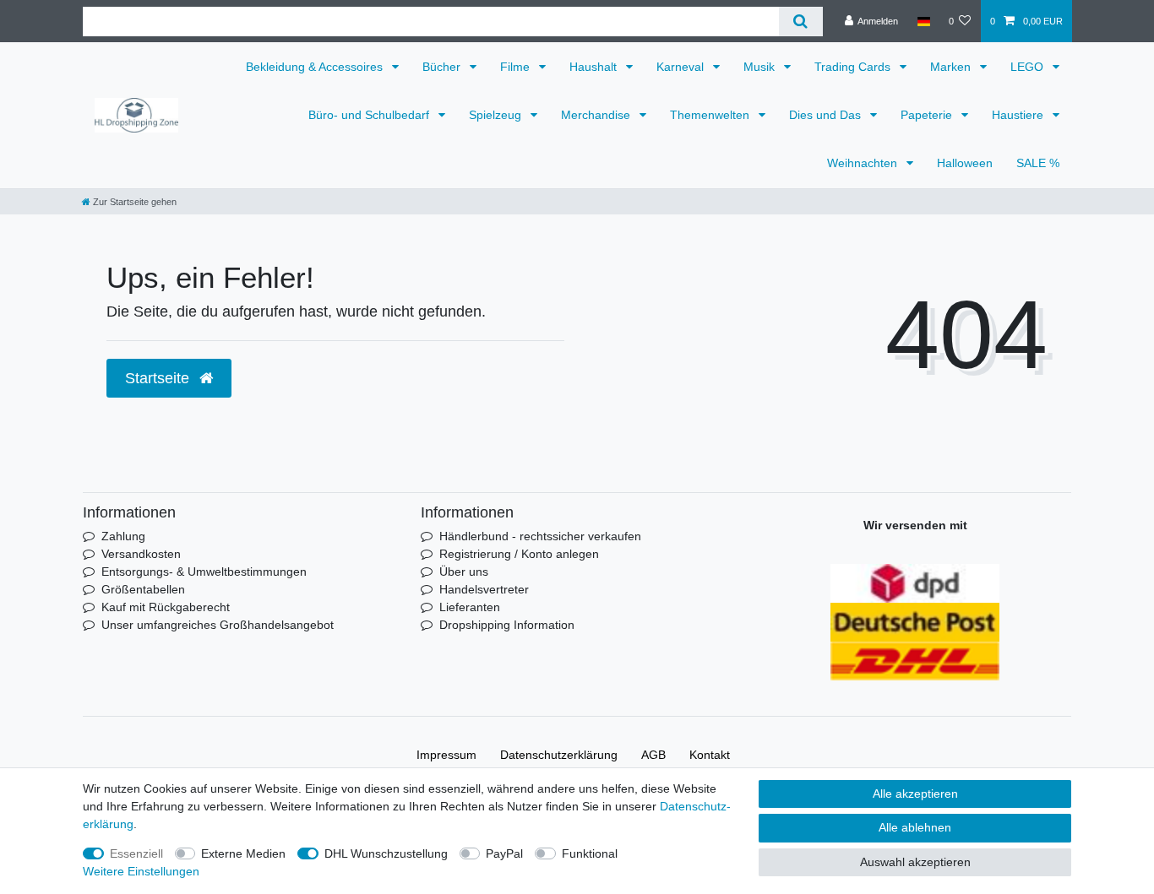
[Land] (923, 21)
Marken (952, 66)
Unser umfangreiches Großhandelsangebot (217, 624)
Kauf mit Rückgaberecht (165, 607)
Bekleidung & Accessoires (316, 66)
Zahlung (123, 536)
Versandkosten (141, 554)
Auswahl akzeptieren (915, 862)
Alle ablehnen (915, 827)
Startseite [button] (159, 378)
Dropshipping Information (506, 624)
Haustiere (1019, 115)
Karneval (681, 66)
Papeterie (928, 115)
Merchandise (597, 115)
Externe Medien (243, 853)
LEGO (1028, 66)
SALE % (1037, 163)
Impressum (446, 754)
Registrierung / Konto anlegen (519, 554)
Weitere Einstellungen (141, 871)
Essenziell (136, 853)
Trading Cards (854, 66)
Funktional (590, 853)
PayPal (504, 853)
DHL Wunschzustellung (386, 853)
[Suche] (800, 21)
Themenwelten (711, 115)
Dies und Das (826, 115)
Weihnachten (864, 163)
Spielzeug (497, 115)
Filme (516, 66)
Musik (760, 66)
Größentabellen (143, 589)
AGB (653, 754)
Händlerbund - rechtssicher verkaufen (540, 536)
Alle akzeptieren (915, 793)
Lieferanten (469, 607)
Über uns (463, 571)
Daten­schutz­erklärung (559, 754)
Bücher (443, 66)
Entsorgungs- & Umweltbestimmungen (204, 571)
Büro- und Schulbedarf (370, 115)
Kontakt (709, 754)
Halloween (965, 163)
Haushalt (594, 66)
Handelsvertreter (484, 589)
